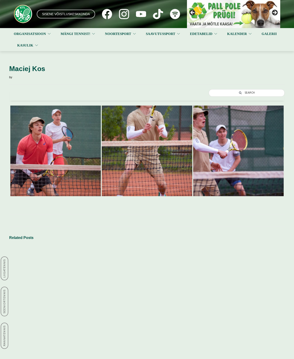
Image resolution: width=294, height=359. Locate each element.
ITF (124, 271)
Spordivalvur (184, 296)
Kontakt (73, 271)
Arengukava (76, 282)
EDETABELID (201, 34)
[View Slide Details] (233, 14)
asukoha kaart (25, 293)
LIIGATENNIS (4, 268)
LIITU (38, 327)
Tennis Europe (132, 277)
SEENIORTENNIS (4, 302)
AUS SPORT (184, 290)
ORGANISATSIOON (30, 34)
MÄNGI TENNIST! (75, 34)
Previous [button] (192, 12)
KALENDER (237, 34)
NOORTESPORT (118, 34)
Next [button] (274, 12)
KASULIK (25, 45)
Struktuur (74, 277)
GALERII (269, 34)
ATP (124, 282)
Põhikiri (73, 288)
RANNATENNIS (4, 335)
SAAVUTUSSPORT (160, 34)
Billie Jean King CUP (189, 274)
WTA (125, 288)
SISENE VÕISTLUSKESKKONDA (66, 14)
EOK (178, 285)
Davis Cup (182, 279)
